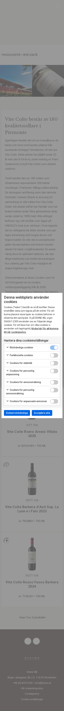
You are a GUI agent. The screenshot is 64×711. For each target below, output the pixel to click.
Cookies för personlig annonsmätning (20, 392)
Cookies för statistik (20, 363)
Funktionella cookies (21, 355)
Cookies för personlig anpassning (20, 372)
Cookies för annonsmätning (25, 382)
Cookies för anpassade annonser (28, 401)
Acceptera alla (42, 413)
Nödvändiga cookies (21, 347)
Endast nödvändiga (17, 413)
